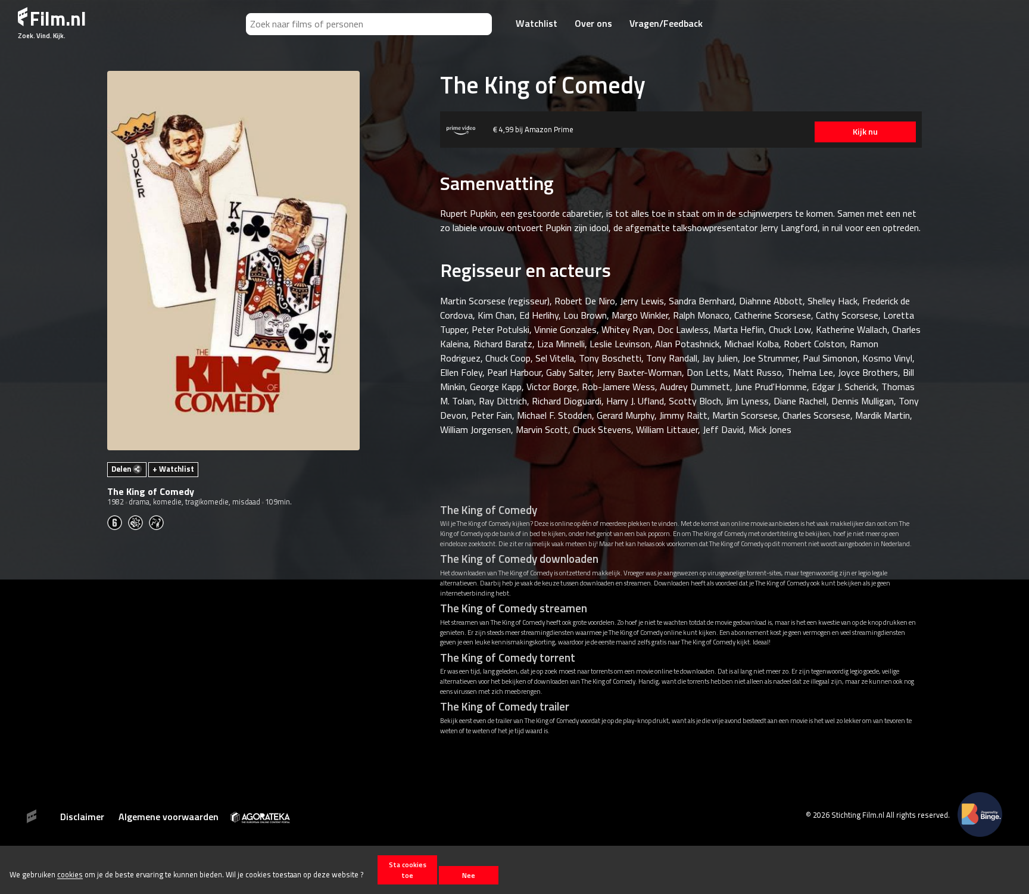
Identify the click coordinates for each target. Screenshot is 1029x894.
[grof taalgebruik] (159, 522)
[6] (117, 522)
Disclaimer (82, 816)
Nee (468, 875)
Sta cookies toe (407, 869)
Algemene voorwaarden (169, 816)
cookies (70, 875)
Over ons (593, 23)
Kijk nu (865, 131)
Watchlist (536, 23)
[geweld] (138, 522)
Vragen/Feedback (666, 23)
